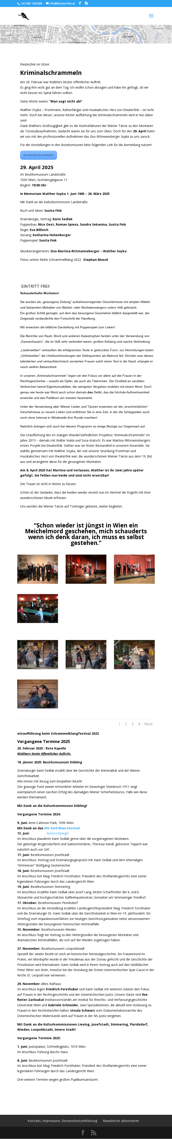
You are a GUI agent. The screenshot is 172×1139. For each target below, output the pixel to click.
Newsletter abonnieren (121, 1121)
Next (148, 723)
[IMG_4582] (37, 583)
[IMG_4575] (86, 583)
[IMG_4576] (134, 583)
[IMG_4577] (37, 623)
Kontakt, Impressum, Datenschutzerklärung (62, 1121)
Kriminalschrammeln (39, 155)
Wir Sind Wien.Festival (62, 828)
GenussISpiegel (49, 833)
